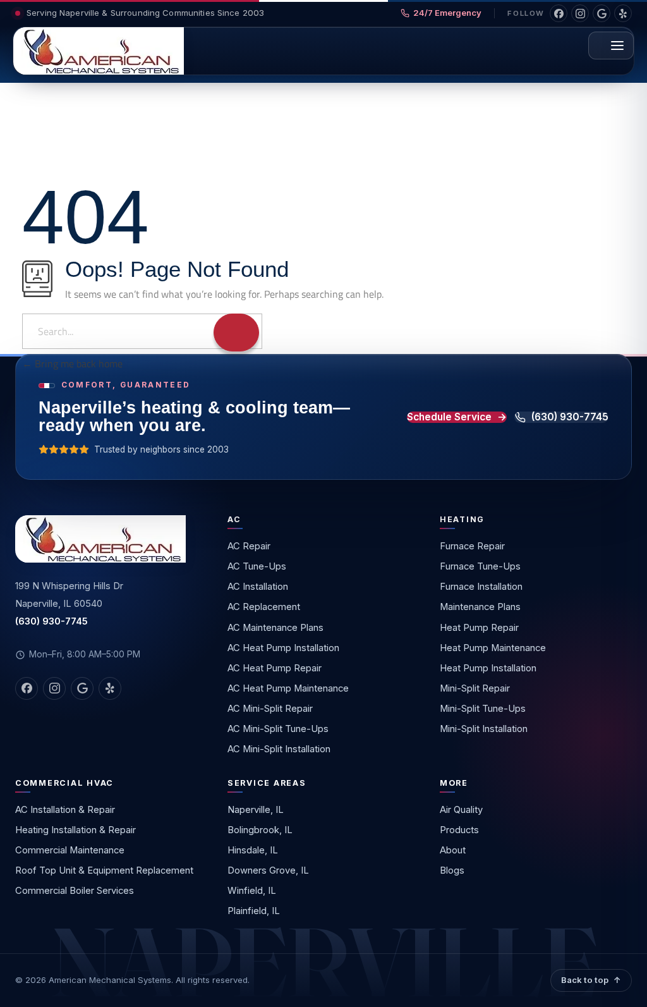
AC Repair (248, 546)
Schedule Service (449, 417)
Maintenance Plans (480, 607)
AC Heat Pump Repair (274, 668)
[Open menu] (611, 45)
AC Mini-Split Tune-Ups (278, 729)
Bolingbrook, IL (260, 830)
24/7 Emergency (447, 13)
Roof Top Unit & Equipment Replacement (104, 870)
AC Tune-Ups (256, 566)
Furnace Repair (472, 546)
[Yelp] (623, 13)
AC (234, 519)
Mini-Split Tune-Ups (483, 708)
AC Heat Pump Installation (283, 648)
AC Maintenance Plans (275, 627)
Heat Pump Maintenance (493, 648)
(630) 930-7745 (569, 417)
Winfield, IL (251, 890)
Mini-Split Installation (484, 729)
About (453, 850)
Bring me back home (77, 363)
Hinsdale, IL (252, 850)
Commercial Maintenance (69, 850)
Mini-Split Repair (475, 688)
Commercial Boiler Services (74, 890)
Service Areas (266, 783)
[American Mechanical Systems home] (98, 51)
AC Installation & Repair (65, 809)
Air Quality (461, 809)
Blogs (452, 870)
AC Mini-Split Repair (270, 708)
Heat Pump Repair (479, 627)
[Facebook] (558, 13)
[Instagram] (580, 13)
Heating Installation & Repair (75, 830)
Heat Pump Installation (488, 668)
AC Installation (257, 586)
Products (459, 830)
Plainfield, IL (253, 911)
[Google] (601, 13)
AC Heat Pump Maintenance (288, 688)
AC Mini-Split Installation (278, 749)
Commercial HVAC (64, 783)
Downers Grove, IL (268, 870)
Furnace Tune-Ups (480, 566)
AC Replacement (263, 607)
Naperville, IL (255, 809)
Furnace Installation (481, 586)
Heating (462, 519)
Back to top (584, 980)
